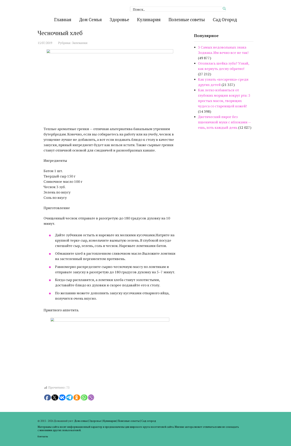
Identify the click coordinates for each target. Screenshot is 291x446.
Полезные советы (186, 19)
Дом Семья (90, 19)
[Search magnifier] (224, 8)
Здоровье (119, 19)
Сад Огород (225, 19)
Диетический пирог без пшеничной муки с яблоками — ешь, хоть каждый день (224, 122)
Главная (62, 19)
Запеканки (79, 43)
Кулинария (149, 19)
